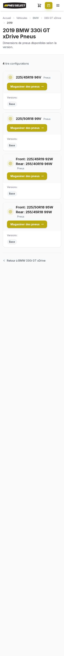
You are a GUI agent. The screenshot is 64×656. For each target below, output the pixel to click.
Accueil (7, 18)
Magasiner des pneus (25, 86)
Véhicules (21, 18)
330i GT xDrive (52, 18)
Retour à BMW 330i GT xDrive (26, 260)
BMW (36, 18)
